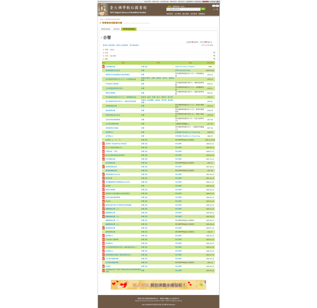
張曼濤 (143, 97)
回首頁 (212, 1)
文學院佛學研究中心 (151, 298)
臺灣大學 (141, 298)
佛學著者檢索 (105, 29)
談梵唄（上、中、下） (114, 140)
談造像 (108, 186)
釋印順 (164, 100)
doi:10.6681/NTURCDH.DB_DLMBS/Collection (158, 305)
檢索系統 (169, 14)
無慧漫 (171, 78)
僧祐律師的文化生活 (113, 70)
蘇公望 (170, 97)
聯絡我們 (173, 1)
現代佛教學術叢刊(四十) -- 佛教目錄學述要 (121, 101)
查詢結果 (116, 29)
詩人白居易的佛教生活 (114, 147)
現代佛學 (178, 144)
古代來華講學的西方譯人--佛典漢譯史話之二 (121, 247)
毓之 (158, 97)
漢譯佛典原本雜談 (112, 128)
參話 (149, 97)
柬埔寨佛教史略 (111, 106)
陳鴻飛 (170, 100)
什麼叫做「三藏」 (112, 151)
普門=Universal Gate (182, 70)
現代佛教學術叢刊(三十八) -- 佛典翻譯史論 (121, 97)
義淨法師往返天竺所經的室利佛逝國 (118, 205)
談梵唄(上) (109, 136)
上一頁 (215, 9)
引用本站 (197, 1)
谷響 (142, 70)
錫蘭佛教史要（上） (113, 216)
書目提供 (181, 1)
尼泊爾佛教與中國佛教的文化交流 (118, 182)
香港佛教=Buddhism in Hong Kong (187, 132)
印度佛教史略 (110, 66)
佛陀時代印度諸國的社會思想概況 (118, 75)
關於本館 (155, 1)
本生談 (108, 201)
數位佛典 (186, 14)
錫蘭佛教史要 (110, 213)
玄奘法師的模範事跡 (113, 197)
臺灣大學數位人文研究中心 (169, 298)
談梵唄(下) (109, 132)
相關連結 (202, 14)
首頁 (101, 19)
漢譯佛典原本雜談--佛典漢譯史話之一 (119, 255)
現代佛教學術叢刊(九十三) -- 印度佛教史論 (121, 79)
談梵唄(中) (109, 243)
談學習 (108, 266)
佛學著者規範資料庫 (112, 19)
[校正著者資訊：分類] (214, 56)
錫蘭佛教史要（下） (113, 209)
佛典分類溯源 (110, 93)
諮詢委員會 (164, 1)
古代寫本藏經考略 (112, 124)
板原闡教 (150, 100)
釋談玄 (164, 97)
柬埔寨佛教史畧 (111, 170)
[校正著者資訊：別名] (214, 53)
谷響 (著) (144, 66)
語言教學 (194, 14)
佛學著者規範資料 (129, 29)
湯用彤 (159, 78)
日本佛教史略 (110, 159)
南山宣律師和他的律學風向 (115, 155)
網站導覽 (147, 1)
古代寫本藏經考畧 (112, 262)
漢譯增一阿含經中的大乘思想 (116, 144)
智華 (142, 80)
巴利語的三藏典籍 (112, 84)
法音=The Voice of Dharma (185, 66)
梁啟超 (158, 100)
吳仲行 (165, 78)
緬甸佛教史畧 (110, 232)
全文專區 (177, 14)
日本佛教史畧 (110, 163)
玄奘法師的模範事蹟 (113, 120)
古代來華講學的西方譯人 (114, 88)
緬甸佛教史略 (110, 110)
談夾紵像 (109, 178)
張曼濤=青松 (146, 78)
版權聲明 (189, 1)
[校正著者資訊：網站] (214, 59)
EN (217, 6)
